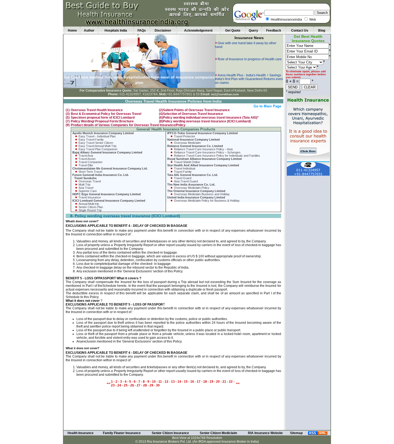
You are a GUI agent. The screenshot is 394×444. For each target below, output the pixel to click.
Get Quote (232, 30)
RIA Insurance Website (265, 433)
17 (198, 381)
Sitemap (296, 433)
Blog (321, 30)
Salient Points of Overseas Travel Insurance (196, 110)
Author (89, 30)
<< (108, 383)
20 (218, 381)
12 (166, 381)
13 (173, 381)
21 (224, 381)
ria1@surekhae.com (225, 94)
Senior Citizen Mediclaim (218, 433)
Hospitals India (116, 30)
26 (132, 385)
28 (145, 385)
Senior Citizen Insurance (170, 433)
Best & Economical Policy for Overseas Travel (106, 114)
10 (154, 381)
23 (113, 385)
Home (72, 30)
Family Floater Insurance (122, 433)
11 (160, 381)
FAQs (141, 30)
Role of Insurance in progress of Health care (250, 46)
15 (186, 381)
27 (138, 385)
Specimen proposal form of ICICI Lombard (103, 117)
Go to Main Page (267, 106)
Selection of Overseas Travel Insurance (193, 114)
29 (151, 385)
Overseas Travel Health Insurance (97, 110)
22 (231, 381)
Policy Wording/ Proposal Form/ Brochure (102, 121)
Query (253, 30)
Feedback (273, 30)
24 (119, 385)
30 (158, 385)
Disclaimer (163, 30)
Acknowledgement (198, 30)
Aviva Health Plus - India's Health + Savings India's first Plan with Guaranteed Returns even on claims (249, 66)
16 (192, 381)
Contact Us (299, 30)
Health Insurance (81, 433)
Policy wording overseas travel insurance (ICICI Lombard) (207, 121)
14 (179, 381)
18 (205, 381)
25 (126, 385)
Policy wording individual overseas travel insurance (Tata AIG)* (211, 117)
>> (238, 383)
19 (211, 381)
